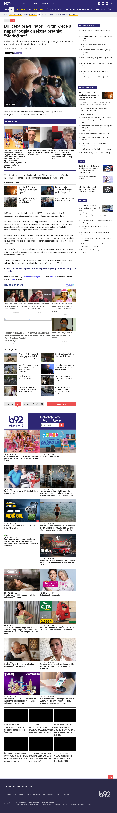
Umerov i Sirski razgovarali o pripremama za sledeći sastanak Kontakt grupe (28, 356)
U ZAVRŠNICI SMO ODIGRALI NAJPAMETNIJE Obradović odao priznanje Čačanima (15, 729)
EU (67, 14)
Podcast (27, 3)
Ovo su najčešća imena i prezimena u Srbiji (95, 134)
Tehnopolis (101, 9)
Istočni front (20, 9)
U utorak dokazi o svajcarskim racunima (94, 71)
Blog (63, 3)
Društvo (50, 14)
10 (12, 20)
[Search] (111, 3)
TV (53, 3)
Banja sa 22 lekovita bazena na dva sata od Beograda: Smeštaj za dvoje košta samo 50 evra (96, 120)
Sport (29, 9)
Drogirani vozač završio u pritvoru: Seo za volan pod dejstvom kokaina (89, 207)
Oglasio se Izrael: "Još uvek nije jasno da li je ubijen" (65, 355)
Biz (44, 9)
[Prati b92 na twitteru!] (103, 4)
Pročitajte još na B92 (87, 87)
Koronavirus (73, 14)
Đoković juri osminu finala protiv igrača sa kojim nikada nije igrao (95, 109)
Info (11, 9)
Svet (39, 14)
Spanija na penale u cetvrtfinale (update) (95, 77)
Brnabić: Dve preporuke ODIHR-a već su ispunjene (88, 178)
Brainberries (16, 312)
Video (36, 3)
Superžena (81, 9)
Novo (6, 9)
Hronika (56, 14)
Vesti (5, 14)
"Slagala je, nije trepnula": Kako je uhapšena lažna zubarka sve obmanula (88, 189)
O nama (24, 786)
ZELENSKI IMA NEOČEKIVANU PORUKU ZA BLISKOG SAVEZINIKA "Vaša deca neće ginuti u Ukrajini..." (41, 729)
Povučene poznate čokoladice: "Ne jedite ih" (96, 149)
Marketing (22, 794)
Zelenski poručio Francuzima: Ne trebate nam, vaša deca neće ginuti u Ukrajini (63, 190)
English (69, 3)
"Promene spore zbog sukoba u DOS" (94, 44)
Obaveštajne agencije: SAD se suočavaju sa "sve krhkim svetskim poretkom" (29, 368)
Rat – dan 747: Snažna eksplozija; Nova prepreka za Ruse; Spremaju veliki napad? (28, 190)
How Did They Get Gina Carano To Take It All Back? (62, 335)
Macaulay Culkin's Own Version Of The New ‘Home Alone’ (38, 306)
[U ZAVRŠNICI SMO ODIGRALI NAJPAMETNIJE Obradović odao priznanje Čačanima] (16, 722)
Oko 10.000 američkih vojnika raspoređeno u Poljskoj (63, 378)
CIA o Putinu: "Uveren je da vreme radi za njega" (65, 199)
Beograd (82, 200)
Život (49, 9)
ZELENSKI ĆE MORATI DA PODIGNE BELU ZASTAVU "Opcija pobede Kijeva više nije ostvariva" (40, 757)
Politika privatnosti (63, 794)
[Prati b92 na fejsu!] (99, 4)
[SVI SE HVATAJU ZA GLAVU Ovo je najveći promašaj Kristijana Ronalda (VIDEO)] (65, 750)
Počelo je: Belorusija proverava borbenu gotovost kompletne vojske (62, 390)
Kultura (72, 9)
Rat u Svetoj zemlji (15, 14)
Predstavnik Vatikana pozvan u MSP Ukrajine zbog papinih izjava (27, 389)
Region (44, 14)
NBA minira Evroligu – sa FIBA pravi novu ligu (96, 153)
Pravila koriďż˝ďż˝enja (48, 794)
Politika (25, 14)
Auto (93, 9)
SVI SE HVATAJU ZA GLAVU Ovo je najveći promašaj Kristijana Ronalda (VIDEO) (63, 757)
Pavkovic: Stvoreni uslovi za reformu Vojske (96, 30)
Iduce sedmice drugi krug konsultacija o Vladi (96, 58)
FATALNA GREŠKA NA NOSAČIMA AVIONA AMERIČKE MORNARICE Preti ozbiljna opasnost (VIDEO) (64, 730)
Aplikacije (45, 3)
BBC (88, 9)
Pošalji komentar (61, 404)
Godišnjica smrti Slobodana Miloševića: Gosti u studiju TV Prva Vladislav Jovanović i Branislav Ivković (89, 169)
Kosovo (62, 14)
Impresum (36, 794)
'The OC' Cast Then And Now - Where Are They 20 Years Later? (15, 306)
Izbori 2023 (32, 14)
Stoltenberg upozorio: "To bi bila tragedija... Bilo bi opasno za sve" (64, 367)
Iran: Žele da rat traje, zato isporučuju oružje (28, 377)
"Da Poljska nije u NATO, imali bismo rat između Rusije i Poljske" (28, 200)
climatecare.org (19, 806)
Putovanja (64, 9)
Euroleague (38, 9)
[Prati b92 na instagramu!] (107, 4)
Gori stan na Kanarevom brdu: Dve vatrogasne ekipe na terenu (93, 245)
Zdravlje (55, 9)
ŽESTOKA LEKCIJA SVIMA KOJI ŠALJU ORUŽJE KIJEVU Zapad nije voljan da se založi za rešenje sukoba (16, 757)
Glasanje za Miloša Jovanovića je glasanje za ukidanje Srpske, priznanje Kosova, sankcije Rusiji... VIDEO (96, 128)
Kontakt (29, 794)
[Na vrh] (110, 777)
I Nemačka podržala (87, 114)
